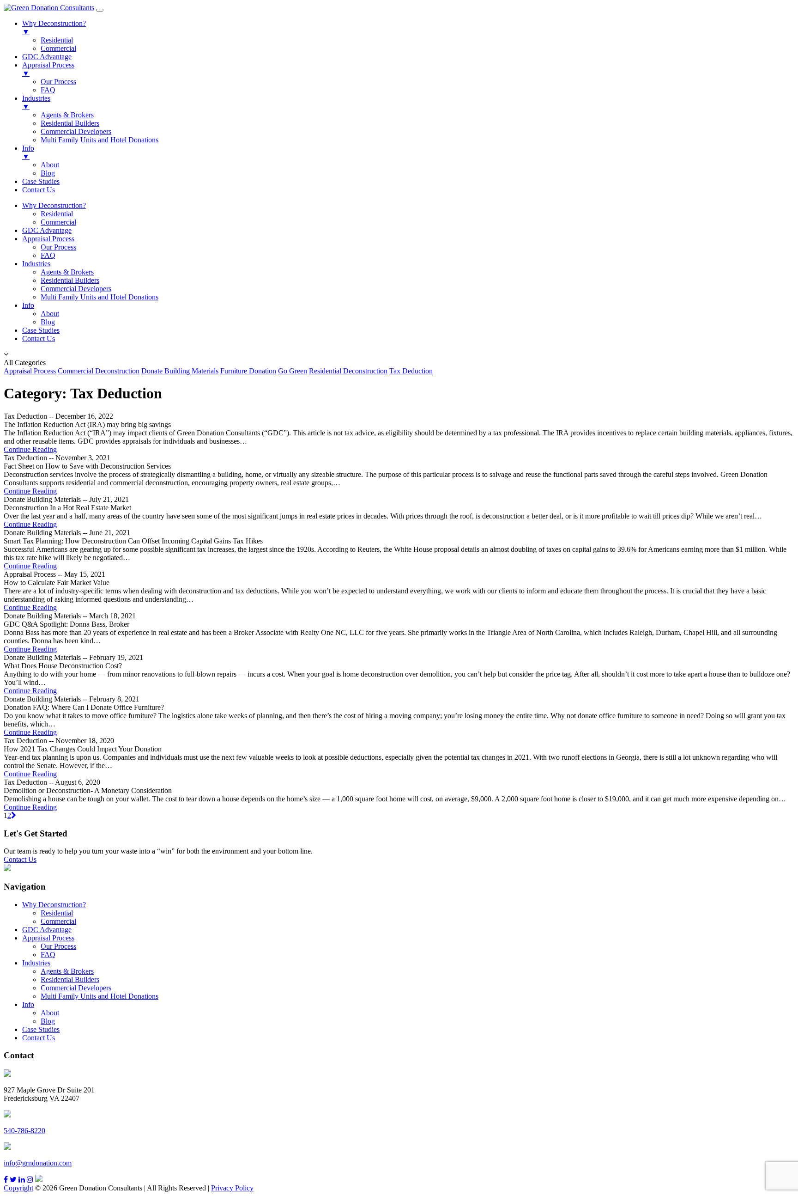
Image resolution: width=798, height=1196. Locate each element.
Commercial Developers (76, 289)
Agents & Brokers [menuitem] (67, 115)
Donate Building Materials (179, 371)
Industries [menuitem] (36, 102)
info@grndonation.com (38, 1163)
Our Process (58, 247)
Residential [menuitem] (57, 40)
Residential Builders (70, 280)
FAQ (48, 255)
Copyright (18, 1188)
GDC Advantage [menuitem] (47, 57)
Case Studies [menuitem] (41, 181)
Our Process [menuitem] (58, 81)
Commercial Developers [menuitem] (76, 131)
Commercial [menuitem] (58, 48)
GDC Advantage (47, 230)
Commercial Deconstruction (98, 371)
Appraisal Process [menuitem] (48, 69)
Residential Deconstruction (348, 371)
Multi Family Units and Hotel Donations (99, 297)
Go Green (292, 371)
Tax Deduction (411, 371)
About (50, 313)
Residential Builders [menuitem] (70, 123)
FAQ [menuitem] (48, 90)
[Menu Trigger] (99, 10)
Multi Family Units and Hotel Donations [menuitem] (99, 140)
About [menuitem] (50, 165)
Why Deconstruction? (54, 205)
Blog (48, 322)
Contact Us (38, 338)
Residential (57, 214)
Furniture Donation (248, 371)
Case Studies (41, 330)
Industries (36, 264)
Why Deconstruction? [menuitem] (54, 27)
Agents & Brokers (67, 272)
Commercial (58, 222)
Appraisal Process (48, 239)
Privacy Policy (232, 1188)
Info (28, 305)
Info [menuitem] (28, 152)
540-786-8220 (24, 1131)
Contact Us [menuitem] (38, 190)
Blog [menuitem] (48, 173)
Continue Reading (30, 449)
